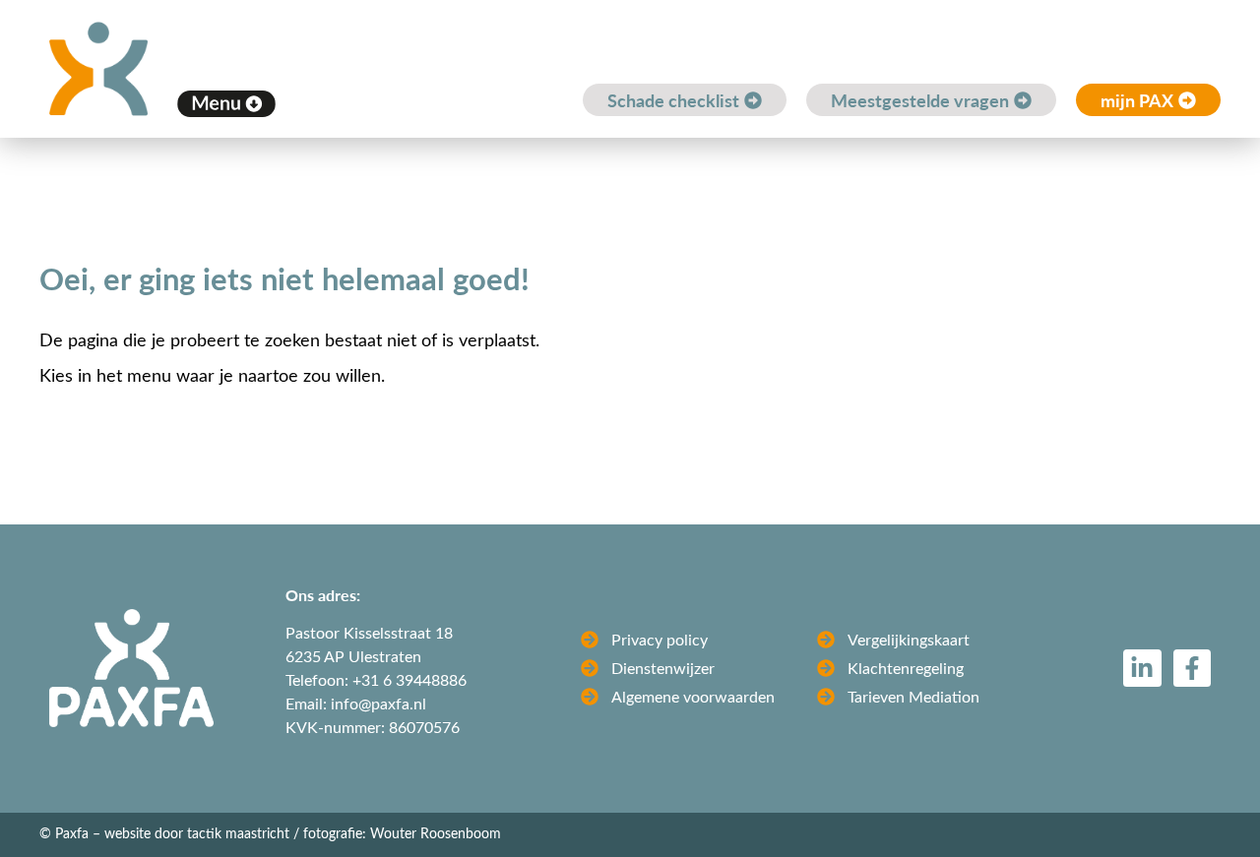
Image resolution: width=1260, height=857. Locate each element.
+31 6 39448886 (409, 679)
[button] (226, 103)
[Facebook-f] (1192, 668)
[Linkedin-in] (1142, 668)
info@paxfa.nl (378, 703)
